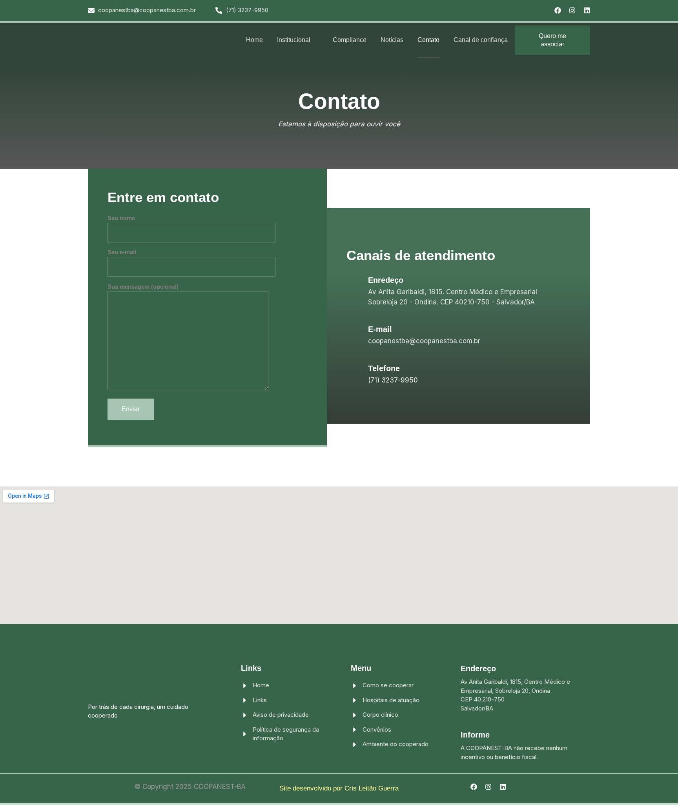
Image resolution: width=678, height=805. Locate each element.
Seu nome (121, 218)
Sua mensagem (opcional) (143, 286)
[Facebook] (557, 10)
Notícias (392, 39)
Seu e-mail (122, 252)
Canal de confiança (481, 39)
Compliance (349, 39)
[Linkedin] (586, 10)
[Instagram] (572, 10)
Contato (428, 39)
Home (254, 39)
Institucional (293, 39)
